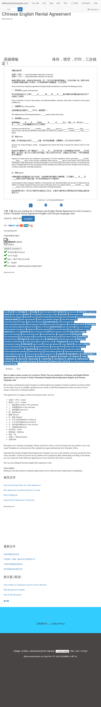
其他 (95, 3)
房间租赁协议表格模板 (11, 319)
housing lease (31, 329)
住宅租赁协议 (25, 361)
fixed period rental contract (66, 339)
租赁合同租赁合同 (42, 356)
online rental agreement (11, 327)
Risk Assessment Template (14, 589)
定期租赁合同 (81, 339)
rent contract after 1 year (45, 341)
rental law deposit (73, 341)
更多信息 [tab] (9, 368)
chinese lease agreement (51, 344)
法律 (44, 3)
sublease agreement (75, 314)
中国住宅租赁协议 (58, 359)
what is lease (73, 329)
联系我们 (25, 651)
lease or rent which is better (31, 334)
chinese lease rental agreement (75, 346)
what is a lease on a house (39, 332)
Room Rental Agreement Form (85, 317)
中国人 (22, 356)
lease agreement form (48, 354)
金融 (51, 3)
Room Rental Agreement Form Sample (62, 317)
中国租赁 (84, 356)
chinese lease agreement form (74, 351)
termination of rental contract (13, 341)
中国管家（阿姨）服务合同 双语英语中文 (19, 559)
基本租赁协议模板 (50, 322)
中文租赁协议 (60, 312)
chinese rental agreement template (15, 324)
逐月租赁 (16, 361)
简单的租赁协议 (43, 361)
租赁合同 (7, 332)
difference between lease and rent (14, 329)
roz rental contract (30, 341)
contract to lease (84, 329)
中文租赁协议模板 (45, 359)
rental (33, 314)
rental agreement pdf (26, 337)
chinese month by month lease (47, 349)
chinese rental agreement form (13, 349)
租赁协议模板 (91, 324)
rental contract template (69, 337)
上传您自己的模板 (62, 651)
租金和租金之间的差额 (78, 332)
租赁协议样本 (63, 314)
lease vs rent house (44, 327)
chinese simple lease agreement (14, 354)
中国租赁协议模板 (32, 359)
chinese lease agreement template (69, 349)
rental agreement (71, 312)
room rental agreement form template (81, 361)
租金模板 (34, 312)
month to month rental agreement (56, 324)
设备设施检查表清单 (11, 554)
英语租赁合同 (54, 361)
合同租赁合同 (30, 356)
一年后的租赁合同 (61, 341)
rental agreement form (64, 334)
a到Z (77, 651)
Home (34, 3)
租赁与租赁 (7, 361)
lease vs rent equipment (83, 327)
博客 (72, 651)
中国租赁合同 (75, 356)
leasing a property (43, 329)
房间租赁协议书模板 (10, 364)
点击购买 (28, 218)
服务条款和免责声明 (38, 651)
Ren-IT (51, 656)
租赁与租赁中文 (64, 356)
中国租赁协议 (61, 354)
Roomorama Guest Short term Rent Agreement (22, 485)
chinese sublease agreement (53, 351)
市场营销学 (86, 3)
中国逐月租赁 (21, 359)
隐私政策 (50, 651)
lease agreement (17, 314)
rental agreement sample (49, 314)
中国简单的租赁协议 (82, 359)
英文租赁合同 (64, 361)
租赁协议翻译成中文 (74, 354)
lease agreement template (12, 344)
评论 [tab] (18, 368)
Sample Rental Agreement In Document (19, 500)
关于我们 (84, 651)
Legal (6, 312)
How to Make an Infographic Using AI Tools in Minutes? (25, 585)
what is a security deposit (59, 329)
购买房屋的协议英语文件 (13, 569)
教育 (58, 3)
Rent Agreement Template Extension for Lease (22, 490)
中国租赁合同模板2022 (11, 356)
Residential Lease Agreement (13, 317)
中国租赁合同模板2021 (89, 354)
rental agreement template (76, 324)
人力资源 (74, 3)
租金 (38, 314)
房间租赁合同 (23, 339)
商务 (65, 3)
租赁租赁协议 (54, 356)
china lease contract (27, 346)
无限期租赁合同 (51, 339)
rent (28, 312)
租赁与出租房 (56, 327)
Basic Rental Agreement (35, 322)
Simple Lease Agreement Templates (48, 319)
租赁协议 (81, 312)
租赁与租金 (25, 332)
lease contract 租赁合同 (81, 344)
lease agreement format (28, 327)
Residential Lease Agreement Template (37, 317)
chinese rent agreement (46, 312)
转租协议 (33, 361)
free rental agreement (11, 337)
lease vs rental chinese (11, 346)
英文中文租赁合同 (10, 495)
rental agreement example (36, 324)
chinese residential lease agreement (15, 351)
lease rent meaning (68, 327)
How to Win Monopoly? (13, 594)
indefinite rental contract (36, 339)
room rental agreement (48, 334)
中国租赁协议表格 (30, 349)
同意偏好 (17, 651)
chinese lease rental (57, 346)
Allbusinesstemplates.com (34, 656)
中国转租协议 (70, 359)
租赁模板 (22, 312)
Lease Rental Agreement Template (15, 322)
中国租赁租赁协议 (9, 359)
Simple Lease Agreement (27, 319)
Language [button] (93, 9)
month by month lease (33, 354)
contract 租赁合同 (66, 344)
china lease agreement (42, 346)
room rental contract (10, 339)
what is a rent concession (12, 334)
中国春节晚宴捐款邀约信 (13, 564)
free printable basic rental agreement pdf (47, 337)
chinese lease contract (36, 351)
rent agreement (90, 312)
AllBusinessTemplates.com (15, 3)
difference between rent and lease (59, 332)
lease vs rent (16, 332)
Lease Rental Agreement (69, 319)
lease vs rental (37, 344)
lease (16, 312)
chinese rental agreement (65, 322)
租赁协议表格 (77, 334)
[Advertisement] (50, 37)
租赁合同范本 (83, 337)
